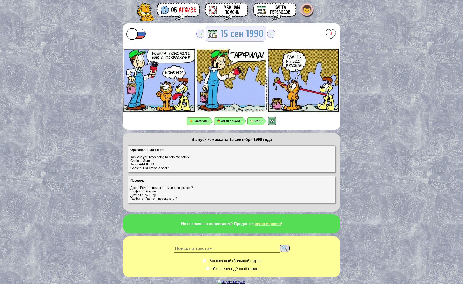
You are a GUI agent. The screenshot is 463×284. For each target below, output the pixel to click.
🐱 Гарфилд (198, 121)
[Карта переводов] (275, 11)
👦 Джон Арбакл (228, 121)
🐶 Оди (255, 121)
